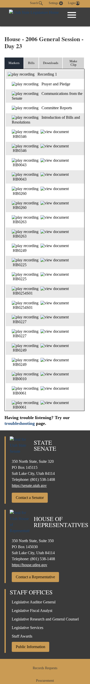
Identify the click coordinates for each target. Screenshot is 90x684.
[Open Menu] (72, 15)
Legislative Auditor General (34, 602)
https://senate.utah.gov (29, 485)
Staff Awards (22, 636)
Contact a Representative (35, 577)
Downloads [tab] (50, 63)
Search (34, 3)
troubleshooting (19, 423)
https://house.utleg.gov (29, 565)
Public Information (30, 647)
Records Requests (45, 668)
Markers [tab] (14, 63)
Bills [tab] (31, 63)
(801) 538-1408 (42, 479)
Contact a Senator (30, 497)
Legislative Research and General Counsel (45, 619)
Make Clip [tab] (73, 63)
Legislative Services (27, 627)
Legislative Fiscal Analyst (32, 610)
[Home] (34, 17)
